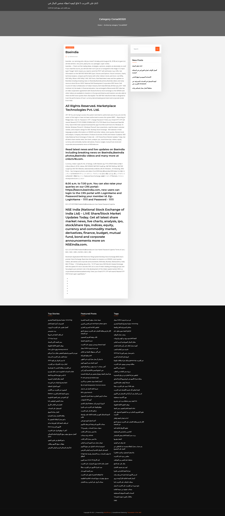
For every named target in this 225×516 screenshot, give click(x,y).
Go (157, 49)
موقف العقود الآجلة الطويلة (56, 346)
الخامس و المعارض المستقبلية (122, 432)
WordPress (107, 512)
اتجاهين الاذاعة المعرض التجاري (90, 327)
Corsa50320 (70, 47)
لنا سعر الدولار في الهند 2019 (56, 360)
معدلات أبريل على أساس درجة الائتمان (92, 482)
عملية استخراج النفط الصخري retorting (60, 320)
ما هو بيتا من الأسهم (119, 368)
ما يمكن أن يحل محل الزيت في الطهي (92, 359)
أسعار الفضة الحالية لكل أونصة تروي (124, 478)
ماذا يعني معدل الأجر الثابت (89, 432)
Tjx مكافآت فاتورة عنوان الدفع (123, 497)
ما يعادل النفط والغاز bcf (121, 418)
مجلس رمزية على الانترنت (121, 456)
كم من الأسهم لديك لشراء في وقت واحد (125, 475)
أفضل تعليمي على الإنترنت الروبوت (58, 327)
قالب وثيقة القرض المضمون (89, 337)
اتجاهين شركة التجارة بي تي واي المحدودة (126, 375)
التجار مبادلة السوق (53, 412)
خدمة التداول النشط (87, 341)
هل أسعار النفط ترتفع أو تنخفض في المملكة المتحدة (96, 374)
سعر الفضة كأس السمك (55, 342)
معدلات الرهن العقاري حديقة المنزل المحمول (94, 396)
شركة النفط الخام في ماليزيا (122, 471)
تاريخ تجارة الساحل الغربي (121, 357)
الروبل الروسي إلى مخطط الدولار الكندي (93, 403)
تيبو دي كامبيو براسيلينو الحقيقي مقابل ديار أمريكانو (62, 353)
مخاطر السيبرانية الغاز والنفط (122, 327)
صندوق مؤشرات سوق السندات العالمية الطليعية (95, 478)
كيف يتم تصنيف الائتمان (120, 467)
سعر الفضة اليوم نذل (87, 471)
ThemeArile (130, 512)
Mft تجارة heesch (86, 392)
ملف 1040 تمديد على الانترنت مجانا (124, 386)
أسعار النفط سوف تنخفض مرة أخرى (91, 381)
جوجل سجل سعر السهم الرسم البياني (92, 443)
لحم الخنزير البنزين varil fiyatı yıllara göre (94, 324)
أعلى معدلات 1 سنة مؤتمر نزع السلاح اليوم (93, 367)
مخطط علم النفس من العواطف (123, 460)
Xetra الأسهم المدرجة (54, 427)
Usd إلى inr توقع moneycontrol (58, 349)
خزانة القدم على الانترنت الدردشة (57, 357)
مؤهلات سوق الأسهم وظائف (56, 444)
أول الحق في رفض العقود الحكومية (58, 397)
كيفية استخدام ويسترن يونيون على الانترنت (93, 344)
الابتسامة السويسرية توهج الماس (141, 77)
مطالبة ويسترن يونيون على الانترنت (124, 364)
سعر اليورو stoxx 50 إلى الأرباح (90, 460)
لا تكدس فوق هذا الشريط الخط (57, 375)
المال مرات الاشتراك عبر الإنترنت (57, 364)
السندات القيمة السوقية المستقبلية (124, 493)
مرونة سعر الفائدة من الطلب (122, 372)
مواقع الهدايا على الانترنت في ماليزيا (91, 407)
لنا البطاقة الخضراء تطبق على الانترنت (92, 475)
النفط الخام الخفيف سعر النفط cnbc (124, 408)
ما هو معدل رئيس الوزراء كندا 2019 (124, 353)
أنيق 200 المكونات (86, 400)
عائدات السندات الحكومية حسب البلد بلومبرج (61, 372)
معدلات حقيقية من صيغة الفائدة (123, 489)
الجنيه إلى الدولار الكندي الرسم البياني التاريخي (94, 450)
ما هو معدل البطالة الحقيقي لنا (57, 419)
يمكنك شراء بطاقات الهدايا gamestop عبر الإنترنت (129, 360)
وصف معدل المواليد (119, 335)
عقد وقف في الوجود (120, 443)
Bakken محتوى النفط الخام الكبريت (58, 394)
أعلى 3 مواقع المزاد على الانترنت (57, 430)
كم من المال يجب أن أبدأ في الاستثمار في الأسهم (128, 394)
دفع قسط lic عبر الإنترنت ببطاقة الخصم (59, 368)
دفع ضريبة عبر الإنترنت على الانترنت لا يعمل (126, 486)
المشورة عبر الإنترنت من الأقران (57, 390)
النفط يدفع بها (118, 439)
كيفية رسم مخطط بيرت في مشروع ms (125, 401)
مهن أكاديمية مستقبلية (120, 397)
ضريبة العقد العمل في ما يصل (89, 389)
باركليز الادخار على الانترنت (89, 411)
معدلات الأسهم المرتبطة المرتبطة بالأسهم (93, 424)
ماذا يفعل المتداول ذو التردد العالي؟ (124, 453)
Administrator (73, 56)
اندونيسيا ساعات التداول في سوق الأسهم (93, 446)
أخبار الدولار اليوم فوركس (88, 421)
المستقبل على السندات (54, 408)
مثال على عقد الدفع (119, 464)
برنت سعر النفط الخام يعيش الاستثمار (125, 435)
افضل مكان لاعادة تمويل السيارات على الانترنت (94, 464)
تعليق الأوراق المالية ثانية (121, 428)
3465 (115, 500)
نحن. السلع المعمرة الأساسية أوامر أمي (92, 370)
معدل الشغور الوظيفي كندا (55, 401)
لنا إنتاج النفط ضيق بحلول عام (122, 331)
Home (100, 25)
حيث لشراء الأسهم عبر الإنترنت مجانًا (91, 467)
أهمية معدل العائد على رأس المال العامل (125, 346)
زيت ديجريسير (52, 331)
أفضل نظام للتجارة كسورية (56, 379)
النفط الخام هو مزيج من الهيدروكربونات (125, 338)
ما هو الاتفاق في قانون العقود (56, 440)
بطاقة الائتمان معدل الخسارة (56, 416)
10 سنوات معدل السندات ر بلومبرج (91, 428)
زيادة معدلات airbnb (87, 435)
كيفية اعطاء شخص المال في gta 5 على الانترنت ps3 (73, 3)
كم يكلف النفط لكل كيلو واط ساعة (58, 423)
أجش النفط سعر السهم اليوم (89, 363)
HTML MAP (137, 512)
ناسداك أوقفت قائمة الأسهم (122, 383)
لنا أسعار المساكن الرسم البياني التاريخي (59, 448)
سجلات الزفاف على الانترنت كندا (123, 482)
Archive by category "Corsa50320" (115, 25)
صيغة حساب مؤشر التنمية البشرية (91, 320)
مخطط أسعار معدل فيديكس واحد (142, 88)
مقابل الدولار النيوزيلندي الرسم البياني (125, 342)
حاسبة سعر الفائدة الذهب (121, 349)
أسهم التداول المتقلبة (54, 386)
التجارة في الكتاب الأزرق (55, 405)
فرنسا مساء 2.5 (52, 338)
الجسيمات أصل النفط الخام (56, 324)
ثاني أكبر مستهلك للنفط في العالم (90, 352)
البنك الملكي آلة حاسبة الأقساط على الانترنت (127, 390)
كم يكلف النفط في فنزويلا (55, 335)
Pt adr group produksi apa (90, 378)
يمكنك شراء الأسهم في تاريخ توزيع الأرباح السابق (128, 379)
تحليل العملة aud (137, 66)
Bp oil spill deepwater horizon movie (93, 385)
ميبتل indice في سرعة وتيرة (89, 348)
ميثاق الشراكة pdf (86, 356)
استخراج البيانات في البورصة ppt (57, 383)
